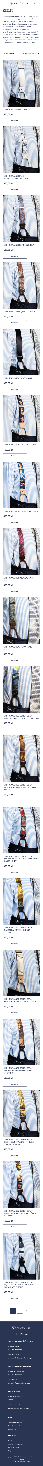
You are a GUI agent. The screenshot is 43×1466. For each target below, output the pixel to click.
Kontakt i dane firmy (15, 1426)
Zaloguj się (33, 3)
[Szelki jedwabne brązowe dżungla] (21, 285)
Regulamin (12, 1429)
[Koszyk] (39, 3)
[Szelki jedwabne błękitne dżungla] (21, 218)
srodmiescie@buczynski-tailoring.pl (20, 1358)
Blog (9, 1451)
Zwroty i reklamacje (15, 1423)
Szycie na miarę (14, 1441)
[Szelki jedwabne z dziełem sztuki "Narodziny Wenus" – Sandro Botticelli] (21, 901)
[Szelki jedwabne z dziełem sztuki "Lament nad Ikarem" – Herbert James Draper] (21, 758)
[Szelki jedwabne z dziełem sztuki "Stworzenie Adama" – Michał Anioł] (21, 973)
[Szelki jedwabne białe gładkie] (21, 83)
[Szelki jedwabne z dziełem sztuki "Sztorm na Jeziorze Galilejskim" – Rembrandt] (21, 1042)
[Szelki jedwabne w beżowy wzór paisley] (21, 620)
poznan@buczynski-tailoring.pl (18, 1408)
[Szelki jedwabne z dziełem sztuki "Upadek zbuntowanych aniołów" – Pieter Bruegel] (21, 1184)
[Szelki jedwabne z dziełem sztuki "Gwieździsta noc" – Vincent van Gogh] (21, 689)
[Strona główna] (17, 3)
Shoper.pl (21, 1459)
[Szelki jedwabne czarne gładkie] (21, 352)
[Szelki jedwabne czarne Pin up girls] (21, 418)
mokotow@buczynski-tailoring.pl (19, 1383)
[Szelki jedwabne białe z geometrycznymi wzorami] (21, 149)
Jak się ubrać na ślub (15, 1444)
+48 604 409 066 (14, 1355)
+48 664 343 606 (14, 1405)
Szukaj (28, 3)
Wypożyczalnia (13, 1447)
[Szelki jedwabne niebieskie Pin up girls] (21, 485)
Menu (4, 3)
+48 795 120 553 (14, 1380)
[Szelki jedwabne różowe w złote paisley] (21, 551)
